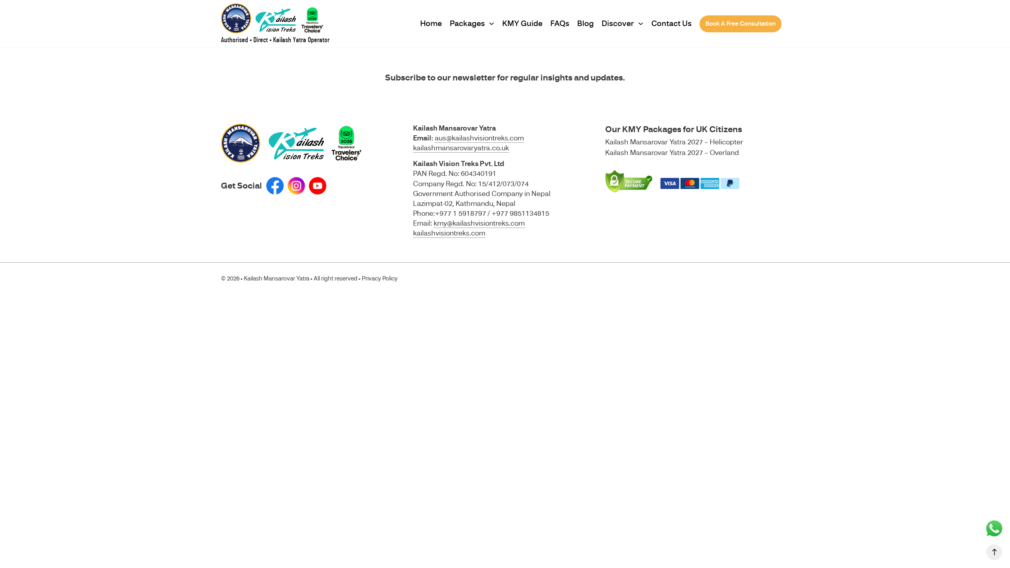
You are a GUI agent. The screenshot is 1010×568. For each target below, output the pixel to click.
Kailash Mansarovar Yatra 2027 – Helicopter (674, 142)
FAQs (559, 23)
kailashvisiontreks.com (449, 233)
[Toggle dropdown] (491, 23)
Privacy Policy (380, 278)
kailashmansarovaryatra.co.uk (461, 148)
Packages (467, 23)
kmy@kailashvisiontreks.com (479, 223)
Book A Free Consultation (740, 24)
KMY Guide (522, 23)
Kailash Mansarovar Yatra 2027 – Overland (672, 152)
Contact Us (671, 23)
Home (431, 23)
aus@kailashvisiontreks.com (479, 138)
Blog (585, 23)
